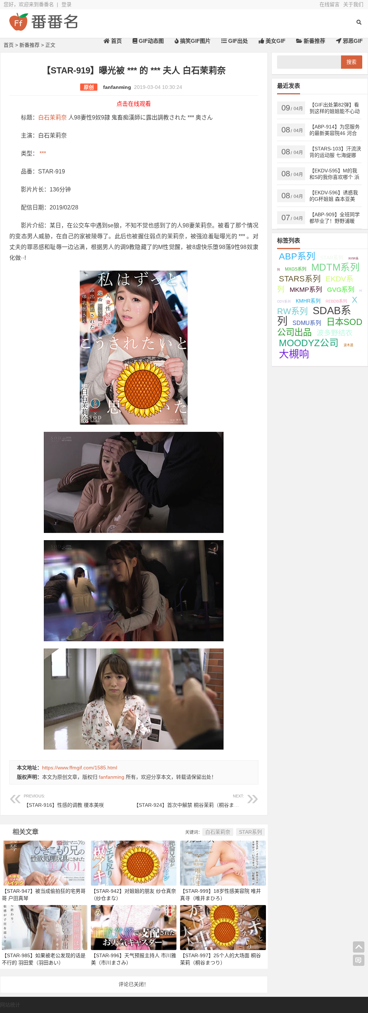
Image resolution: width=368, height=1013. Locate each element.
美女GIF (274, 41)
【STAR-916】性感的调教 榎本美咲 (64, 801)
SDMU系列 (307, 323)
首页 (116, 41)
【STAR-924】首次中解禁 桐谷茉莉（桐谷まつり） (191, 801)
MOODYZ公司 (309, 343)
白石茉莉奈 (52, 117)
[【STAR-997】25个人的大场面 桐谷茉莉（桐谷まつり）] (223, 927)
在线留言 (329, 4)
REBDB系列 (336, 301)
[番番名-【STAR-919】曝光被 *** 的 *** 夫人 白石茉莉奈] (43, 28)
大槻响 (294, 354)
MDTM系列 (335, 267)
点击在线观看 (133, 104)
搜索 (351, 62)
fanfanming (117, 87)
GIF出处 (237, 41)
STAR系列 (250, 832)
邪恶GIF (352, 41)
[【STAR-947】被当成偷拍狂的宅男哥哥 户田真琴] (44, 862)
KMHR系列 (308, 301)
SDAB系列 (314, 316)
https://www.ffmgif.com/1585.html (79, 767)
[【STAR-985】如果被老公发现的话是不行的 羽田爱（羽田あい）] (44, 927)
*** (42, 153)
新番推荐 (313, 41)
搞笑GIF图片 (195, 41)
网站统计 (10, 1005)
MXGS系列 (295, 269)
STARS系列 (300, 278)
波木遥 (348, 345)
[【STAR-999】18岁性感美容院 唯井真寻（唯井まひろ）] (223, 862)
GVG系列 (340, 289)
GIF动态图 (150, 41)
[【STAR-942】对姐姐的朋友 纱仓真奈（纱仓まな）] (133, 862)
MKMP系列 (306, 289)
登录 (66, 4)
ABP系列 (297, 256)
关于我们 (353, 4)
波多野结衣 (335, 333)
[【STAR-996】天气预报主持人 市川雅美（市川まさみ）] (133, 927)
